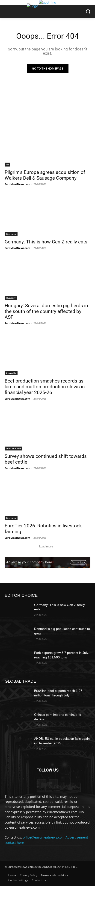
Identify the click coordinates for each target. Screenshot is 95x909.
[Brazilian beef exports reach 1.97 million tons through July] (17, 698)
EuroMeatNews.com (17, 184)
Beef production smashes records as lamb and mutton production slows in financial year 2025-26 (45, 386)
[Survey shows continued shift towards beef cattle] (47, 429)
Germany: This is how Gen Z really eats (46, 242)
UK (7, 164)
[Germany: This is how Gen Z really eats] (47, 214)
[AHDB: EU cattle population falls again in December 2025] (17, 745)
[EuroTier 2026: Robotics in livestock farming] (47, 498)
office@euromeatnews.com (44, 837)
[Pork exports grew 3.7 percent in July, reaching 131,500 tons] (17, 660)
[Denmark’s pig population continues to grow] (17, 636)
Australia (11, 373)
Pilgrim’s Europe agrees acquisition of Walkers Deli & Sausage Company (45, 175)
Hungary (10, 297)
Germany (11, 234)
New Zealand (13, 448)
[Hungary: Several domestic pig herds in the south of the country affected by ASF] (47, 278)
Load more (46, 546)
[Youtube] (53, 783)
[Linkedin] (41, 783)
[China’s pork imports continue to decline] (17, 722)
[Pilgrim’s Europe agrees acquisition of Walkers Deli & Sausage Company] (47, 145)
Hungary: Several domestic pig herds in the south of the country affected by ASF (46, 311)
